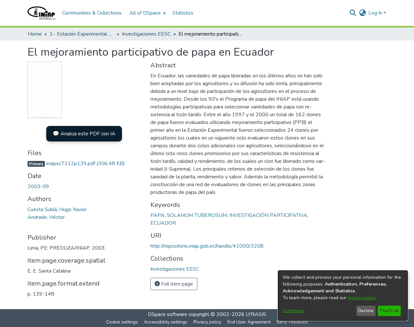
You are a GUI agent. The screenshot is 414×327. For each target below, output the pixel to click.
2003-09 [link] (38, 186)
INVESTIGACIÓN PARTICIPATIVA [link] (268, 215)
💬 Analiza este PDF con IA (84, 133)
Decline (366, 311)
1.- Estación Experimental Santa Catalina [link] (81, 34)
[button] (41, 12)
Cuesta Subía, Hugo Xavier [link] (57, 209)
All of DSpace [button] (145, 13)
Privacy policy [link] (207, 322)
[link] (76, 163)
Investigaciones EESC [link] (146, 34)
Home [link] (35, 34)
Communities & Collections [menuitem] (92, 13)
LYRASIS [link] (256, 314)
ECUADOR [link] (163, 223)
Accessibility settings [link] (165, 322)
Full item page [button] (176, 284)
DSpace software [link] (167, 314)
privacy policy (361, 298)
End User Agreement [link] (248, 322)
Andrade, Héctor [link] (46, 217)
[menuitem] (147, 13)
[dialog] (343, 296)
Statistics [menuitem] (182, 13)
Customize (293, 311)
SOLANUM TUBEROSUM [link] (197, 215)
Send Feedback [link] (292, 322)
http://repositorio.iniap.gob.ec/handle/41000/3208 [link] (207, 246)
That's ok (389, 311)
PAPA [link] (157, 215)
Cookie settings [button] (122, 322)
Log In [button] (376, 13)
